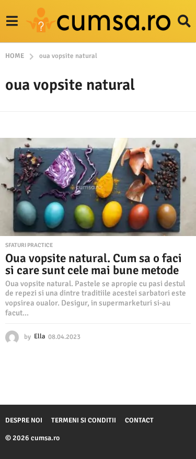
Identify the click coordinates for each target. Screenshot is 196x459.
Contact (139, 420)
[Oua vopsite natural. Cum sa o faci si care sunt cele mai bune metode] (98, 187)
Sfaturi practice (29, 245)
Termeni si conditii (83, 420)
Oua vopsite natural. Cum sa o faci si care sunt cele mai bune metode (93, 264)
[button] (11, 21)
